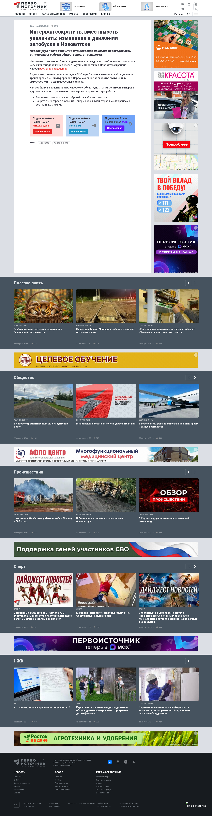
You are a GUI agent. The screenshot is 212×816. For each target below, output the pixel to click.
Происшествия (28, 472)
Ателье (99, 783)
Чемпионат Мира (62, 790)
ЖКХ (19, 661)
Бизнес (17, 793)
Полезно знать (61, 143)
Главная (58, 777)
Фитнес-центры (103, 777)
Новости (19, 772)
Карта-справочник (22, 783)
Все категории (102, 793)
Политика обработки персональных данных (129, 804)
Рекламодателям (87, 803)
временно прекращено (53, 68)
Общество (44, 143)
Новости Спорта (62, 786)
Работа (17, 786)
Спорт (20, 566)
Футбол (58, 780)
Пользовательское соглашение (32, 804)
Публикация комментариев (104, 804)
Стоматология (102, 786)
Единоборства (61, 783)
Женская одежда (103, 790)
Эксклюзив (19, 790)
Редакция (72, 803)
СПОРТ (17, 780)
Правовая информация (54, 804)
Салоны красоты (103, 780)
